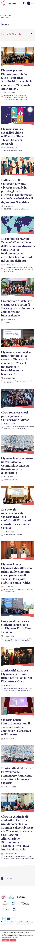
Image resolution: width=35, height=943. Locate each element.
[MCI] (16, 904)
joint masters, (28, 589)
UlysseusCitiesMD (10, 591)
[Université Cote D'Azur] (13, 898)
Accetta (5, 940)
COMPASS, (8, 209)
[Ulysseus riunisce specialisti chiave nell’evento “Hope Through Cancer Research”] (17, 115)
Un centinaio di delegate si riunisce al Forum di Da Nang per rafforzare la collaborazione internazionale (17, 308)
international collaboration (20, 209)
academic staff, (9, 95)
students (27, 641)
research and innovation (18, 428)
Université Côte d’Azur (23, 690)
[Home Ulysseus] (8, 3)
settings (15, 937)
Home (2, 17)
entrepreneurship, (18, 639)
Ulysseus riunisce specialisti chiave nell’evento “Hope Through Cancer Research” (12, 136)
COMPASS (7, 322)
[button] (32, 33)
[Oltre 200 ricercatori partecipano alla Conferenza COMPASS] (17, 399)
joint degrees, (19, 589)
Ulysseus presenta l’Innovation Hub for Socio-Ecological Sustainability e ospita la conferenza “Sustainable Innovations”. (16, 79)
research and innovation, (21, 97)
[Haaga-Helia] (26, 904)
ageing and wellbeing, (11, 150)
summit (19, 534)
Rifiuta (12, 940)
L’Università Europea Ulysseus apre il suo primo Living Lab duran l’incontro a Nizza (16, 676)
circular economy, (20, 856)
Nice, (9, 690)
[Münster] (6, 910)
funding (15, 480)
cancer (20, 150)
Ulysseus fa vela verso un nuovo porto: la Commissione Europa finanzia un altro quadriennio (17, 465)
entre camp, (8, 639)
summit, (13, 690)
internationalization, (26, 267)
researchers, (8, 99)
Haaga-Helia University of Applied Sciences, (18, 640)
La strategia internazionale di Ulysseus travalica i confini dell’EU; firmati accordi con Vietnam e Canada (16, 518)
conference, (16, 267)
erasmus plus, (8, 480)
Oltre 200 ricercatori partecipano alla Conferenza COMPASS (15, 416)
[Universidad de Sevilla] (5, 898)
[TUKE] (6, 904)
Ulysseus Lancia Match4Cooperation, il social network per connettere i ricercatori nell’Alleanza (16, 727)
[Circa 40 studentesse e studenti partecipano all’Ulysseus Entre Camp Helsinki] (17, 608)
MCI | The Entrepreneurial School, (15, 269)
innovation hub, (23, 688)
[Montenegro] (15, 910)
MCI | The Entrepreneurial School (22, 858)
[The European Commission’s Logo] (11, 920)
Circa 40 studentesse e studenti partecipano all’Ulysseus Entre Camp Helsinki (16, 626)
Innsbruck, (7, 858)
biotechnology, (9, 856)
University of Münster (20, 99)
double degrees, (9, 589)
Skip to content (5, 15)
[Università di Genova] (22, 898)
